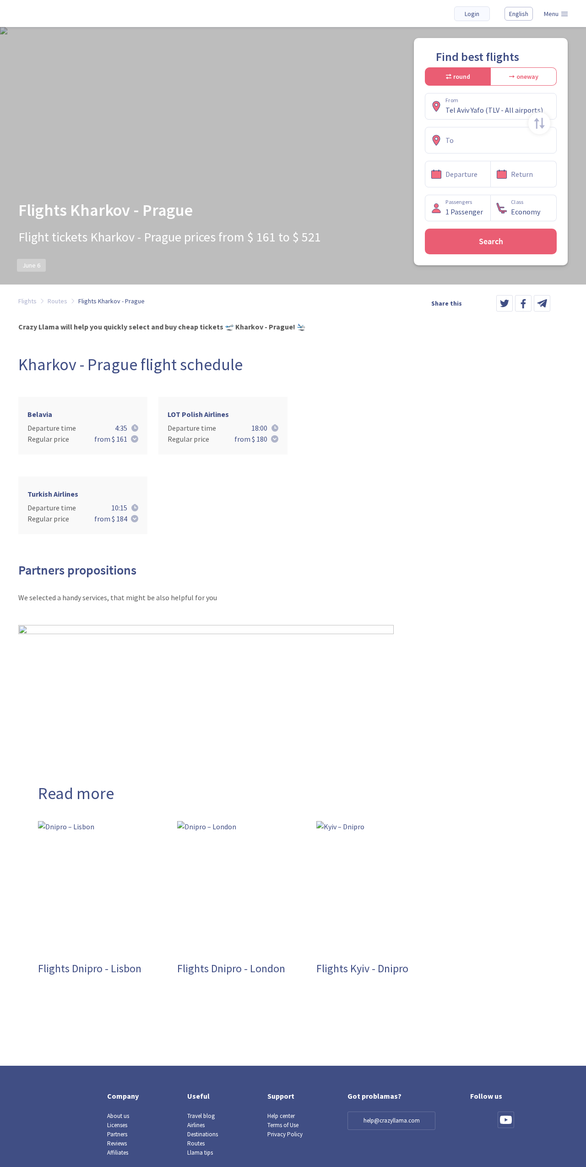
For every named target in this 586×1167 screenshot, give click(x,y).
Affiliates (117, 1152)
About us (118, 1116)
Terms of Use (282, 1125)
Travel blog (201, 1116)
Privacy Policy (285, 1134)
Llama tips (200, 1152)
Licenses (117, 1125)
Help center (281, 1116)
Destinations (202, 1134)
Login (472, 14)
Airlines (196, 1125)
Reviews (117, 1143)
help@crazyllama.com (392, 1120)
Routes (196, 1143)
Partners (117, 1134)
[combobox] (499, 109)
